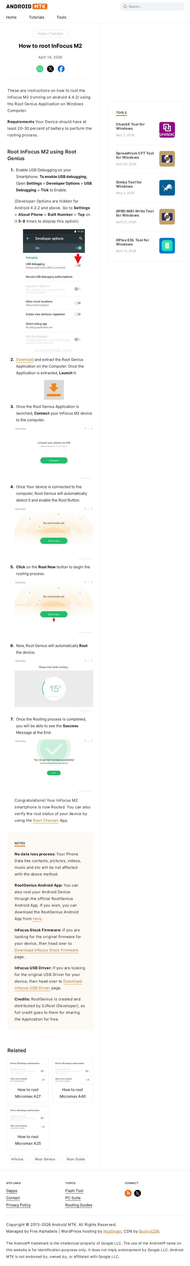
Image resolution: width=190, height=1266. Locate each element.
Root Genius (45, 1159)
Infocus (17, 1159)
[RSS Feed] (128, 1195)
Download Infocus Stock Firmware (46, 950)
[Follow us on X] (137, 1195)
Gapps (11, 1191)
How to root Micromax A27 (28, 1093)
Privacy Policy (18, 1205)
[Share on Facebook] (61, 71)
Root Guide (76, 1159)
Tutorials (36, 17)
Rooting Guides (78, 1205)
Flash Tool (74, 1191)
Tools (61, 17)
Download (25, 359)
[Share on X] (50, 71)
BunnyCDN (149, 1231)
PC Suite (73, 1198)
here (37, 919)
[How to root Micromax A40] (72, 1073)
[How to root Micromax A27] (28, 1073)
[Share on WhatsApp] (39, 71)
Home (11, 17)
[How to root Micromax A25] (28, 1120)
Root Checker (46, 820)
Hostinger (112, 1231)
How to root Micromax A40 (73, 1093)
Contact (13, 1198)
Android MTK (26, 6)
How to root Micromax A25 (28, 1140)
